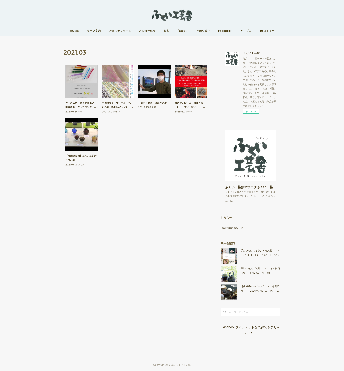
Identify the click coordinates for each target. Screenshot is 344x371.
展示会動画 (203, 31)
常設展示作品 (147, 31)
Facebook (225, 31)
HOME (74, 31)
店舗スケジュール (120, 31)
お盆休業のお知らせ (232, 227)
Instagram (266, 31)
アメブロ (245, 31)
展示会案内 (94, 31)
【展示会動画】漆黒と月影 (152, 102)
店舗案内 (182, 31)
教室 (166, 31)
